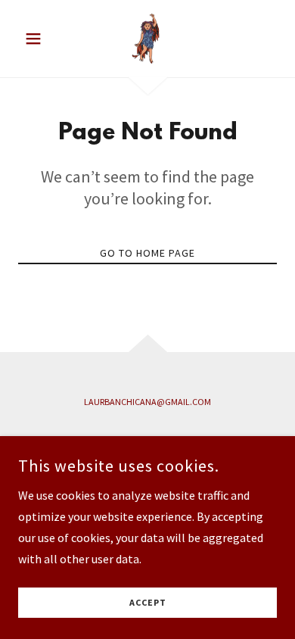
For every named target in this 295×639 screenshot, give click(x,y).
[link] (147, 38)
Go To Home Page (147, 253)
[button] (37, 38)
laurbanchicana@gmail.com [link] (147, 401)
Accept (147, 603)
